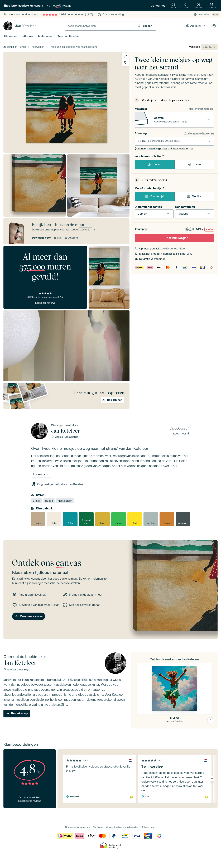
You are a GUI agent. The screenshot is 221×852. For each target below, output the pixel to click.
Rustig (49, 501)
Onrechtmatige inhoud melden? (123, 827)
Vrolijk (36, 501)
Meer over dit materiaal (201, 108)
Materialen (45, 36)
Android (73, 237)
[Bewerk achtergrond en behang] (125, 63)
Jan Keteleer (25, 26)
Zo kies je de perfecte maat (199, 133)
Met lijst (197, 196)
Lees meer (180, 433)
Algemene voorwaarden (77, 827)
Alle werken (10, 36)
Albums (28, 36)
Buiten (197, 164)
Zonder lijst (157, 196)
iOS (59, 237)
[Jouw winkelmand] (214, 25)
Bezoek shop (178, 428)
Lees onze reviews (45, 302)
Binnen (157, 164)
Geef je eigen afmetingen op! (165, 148)
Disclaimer (98, 827)
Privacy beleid (149, 827)
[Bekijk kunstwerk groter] (125, 56)
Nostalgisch (65, 501)
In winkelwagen (177, 238)
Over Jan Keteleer (68, 36)
